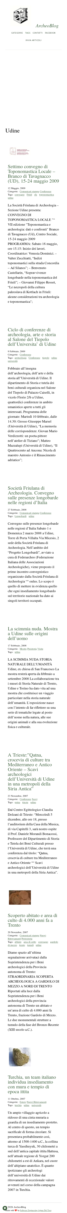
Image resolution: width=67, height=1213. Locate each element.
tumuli (30, 945)
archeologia (21, 357)
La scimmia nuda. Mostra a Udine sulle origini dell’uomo (33, 633)
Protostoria (26, 938)
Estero (23, 1101)
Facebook (50, 33)
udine (10, 197)
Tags (27, 33)
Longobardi (21, 516)
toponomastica (46, 194)
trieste (25, 802)
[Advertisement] (33, 85)
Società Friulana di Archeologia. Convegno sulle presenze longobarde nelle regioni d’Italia (33, 495)
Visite (40, 648)
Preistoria (32, 648)
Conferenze (45, 191)
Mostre (23, 648)
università (13, 360)
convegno (20, 194)
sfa (35, 194)
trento (22, 945)
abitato (18, 941)
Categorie (17, 33)
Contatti (38, 33)
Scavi (34, 799)
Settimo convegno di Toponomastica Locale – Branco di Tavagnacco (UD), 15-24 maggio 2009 (33, 173)
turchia (18, 1105)
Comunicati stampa (29, 191)
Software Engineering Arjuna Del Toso (35, 1210)
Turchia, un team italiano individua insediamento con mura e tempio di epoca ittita (32, 1084)
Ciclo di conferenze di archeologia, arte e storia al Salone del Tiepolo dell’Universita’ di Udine (32, 336)
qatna (17, 802)
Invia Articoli (33, 40)
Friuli (29, 194)
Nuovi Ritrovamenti (37, 1101)
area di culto (30, 941)
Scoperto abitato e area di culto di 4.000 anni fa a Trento (32, 920)
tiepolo (45, 357)
